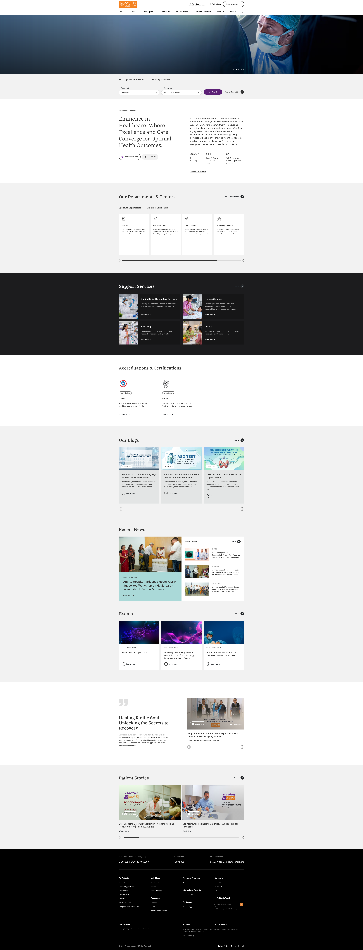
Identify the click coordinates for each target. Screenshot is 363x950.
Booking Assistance (234, 4)
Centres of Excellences (157, 207)
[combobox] (121, 92)
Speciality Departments (130, 207)
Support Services (157, 891)
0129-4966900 (141, 862)
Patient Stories (124, 891)
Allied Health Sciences (159, 911)
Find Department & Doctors (132, 79)
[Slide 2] (236, 69)
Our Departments (157, 883)
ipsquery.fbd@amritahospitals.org (227, 862)
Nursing (153, 907)
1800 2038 (179, 862)
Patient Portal (124, 895)
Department (168, 88)
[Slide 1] (233, 69)
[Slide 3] (238, 69)
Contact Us (218, 887)
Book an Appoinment (190, 907)
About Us (217, 883)
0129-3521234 (126, 862)
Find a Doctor (124, 883)
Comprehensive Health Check (129, 907)
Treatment (125, 88)
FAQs (216, 891)
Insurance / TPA (125, 903)
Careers (153, 887)
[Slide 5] (243, 69)
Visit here (186, 883)
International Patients (190, 895)
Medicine (154, 903)
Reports (122, 899)
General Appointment (126, 887)
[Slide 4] (241, 69)
